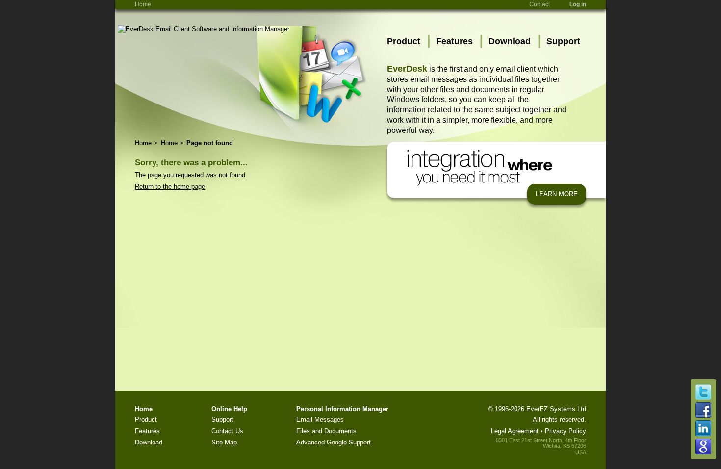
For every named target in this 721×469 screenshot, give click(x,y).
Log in (577, 4)
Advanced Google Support (333, 442)
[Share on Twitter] (703, 397)
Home (143, 4)
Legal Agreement (515, 431)
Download (510, 41)
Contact (539, 4)
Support (563, 41)
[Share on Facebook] (703, 415)
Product (403, 41)
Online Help (229, 409)
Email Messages (320, 419)
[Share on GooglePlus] (703, 452)
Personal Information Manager (342, 409)
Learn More (557, 194)
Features (454, 41)
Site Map (224, 442)
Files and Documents (326, 431)
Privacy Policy (565, 431)
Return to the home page (170, 186)
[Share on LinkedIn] (703, 434)
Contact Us (227, 431)
